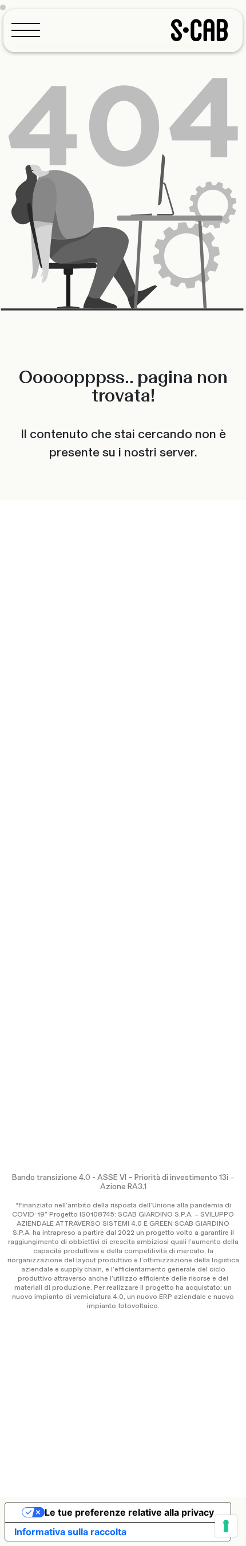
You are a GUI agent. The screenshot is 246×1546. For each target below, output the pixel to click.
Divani (18, 780)
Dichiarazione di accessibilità (172, 1455)
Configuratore (32, 898)
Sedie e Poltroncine (42, 762)
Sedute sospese (38, 799)
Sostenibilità (152, 803)
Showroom (149, 898)
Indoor (113, 783)
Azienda (145, 794)
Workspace (191, 783)
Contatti (145, 916)
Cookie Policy (89, 1455)
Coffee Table (32, 817)
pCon (16, 926)
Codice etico (30, 1472)
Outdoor (148, 783)
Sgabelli (22, 771)
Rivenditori (149, 907)
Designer (146, 812)
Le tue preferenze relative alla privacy (129, 1512)
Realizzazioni (153, 771)
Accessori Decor (37, 826)
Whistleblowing (89, 1472)
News (140, 821)
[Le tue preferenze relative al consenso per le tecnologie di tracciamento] (226, 1526)
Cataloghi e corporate (46, 907)
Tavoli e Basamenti (42, 808)
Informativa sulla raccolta (70, 1531)
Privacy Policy (31, 1455)
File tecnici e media (41, 935)
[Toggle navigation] (29, 30)
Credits (225, 1470)
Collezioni (147, 762)
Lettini (19, 789)
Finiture (20, 916)
